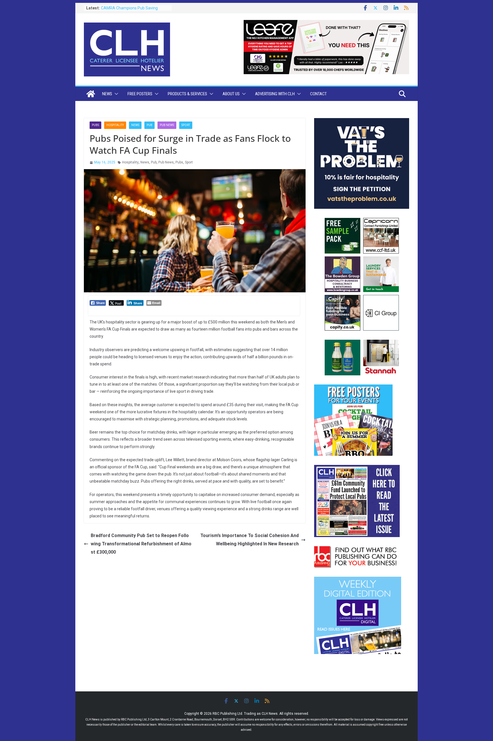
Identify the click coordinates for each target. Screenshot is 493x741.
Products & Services (187, 93)
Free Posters (140, 93)
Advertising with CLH (275, 93)
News (107, 93)
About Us (231, 93)
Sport (185, 125)
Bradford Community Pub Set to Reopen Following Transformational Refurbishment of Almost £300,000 (141, 544)
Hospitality (115, 125)
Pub (149, 125)
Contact (318, 93)
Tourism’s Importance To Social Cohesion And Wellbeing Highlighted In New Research (249, 539)
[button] (115, 94)
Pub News (167, 125)
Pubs (95, 125)
